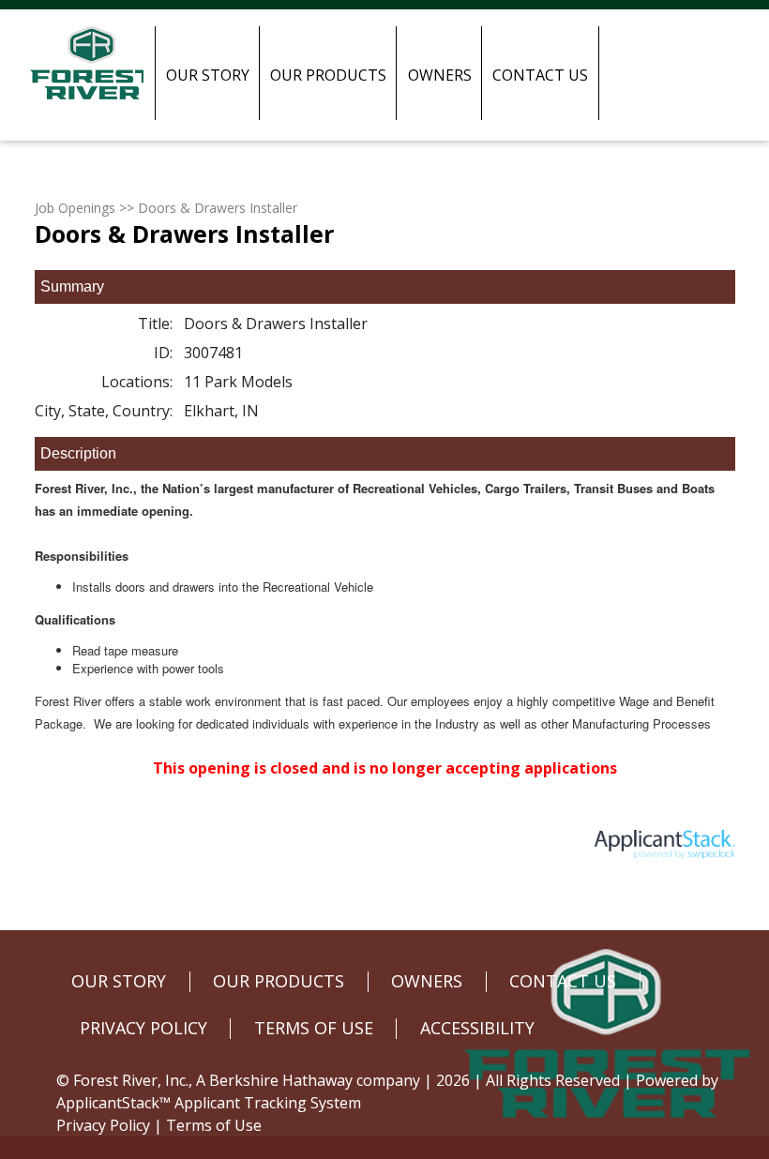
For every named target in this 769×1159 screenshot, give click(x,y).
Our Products (328, 75)
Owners (440, 75)
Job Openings (75, 208)
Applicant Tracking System (267, 1102)
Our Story (207, 75)
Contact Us (540, 75)
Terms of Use (214, 1125)
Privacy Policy (103, 1125)
